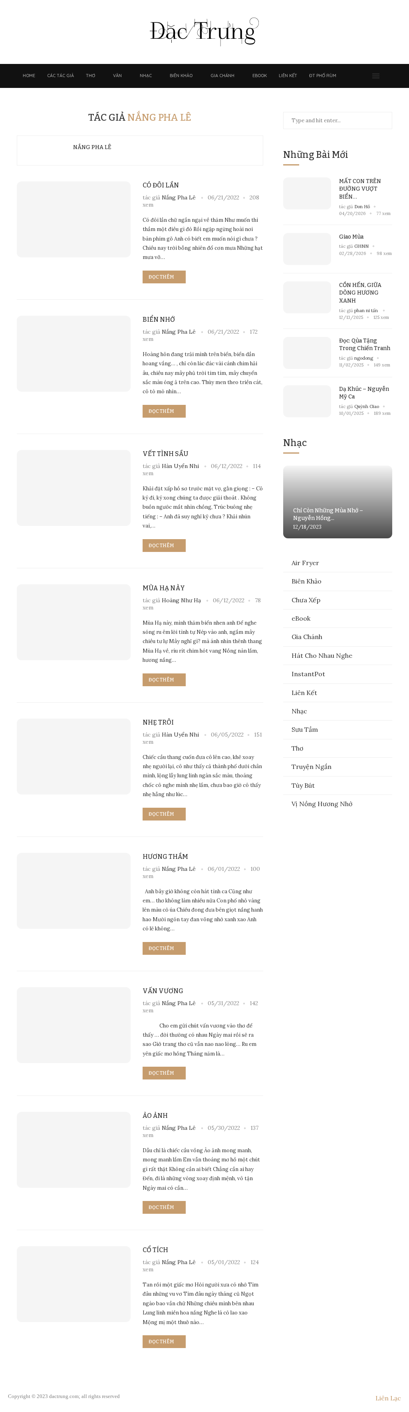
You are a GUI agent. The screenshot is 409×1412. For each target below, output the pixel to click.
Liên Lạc (388, 1398)
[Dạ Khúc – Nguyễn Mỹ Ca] (307, 401)
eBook (259, 75)
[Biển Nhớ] (74, 354)
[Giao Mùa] (307, 249)
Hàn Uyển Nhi (180, 466)
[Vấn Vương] (74, 1025)
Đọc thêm (161, 277)
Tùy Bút (303, 785)
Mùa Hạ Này (164, 588)
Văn (117, 75)
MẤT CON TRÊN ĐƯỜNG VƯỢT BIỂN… (360, 189)
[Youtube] (349, 76)
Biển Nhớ (159, 319)
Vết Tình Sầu (165, 454)
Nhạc (146, 75)
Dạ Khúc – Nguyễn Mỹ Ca (364, 393)
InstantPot (308, 674)
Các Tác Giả (60, 75)
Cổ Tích (155, 1250)
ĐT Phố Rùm (322, 75)
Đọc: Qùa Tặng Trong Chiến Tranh (364, 344)
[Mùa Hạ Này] (74, 622)
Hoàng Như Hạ (181, 600)
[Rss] (365, 76)
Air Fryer (305, 563)
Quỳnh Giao (366, 406)
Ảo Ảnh (155, 1115)
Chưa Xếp (306, 600)
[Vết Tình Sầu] (74, 488)
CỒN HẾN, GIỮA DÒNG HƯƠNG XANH (360, 293)
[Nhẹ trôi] (74, 757)
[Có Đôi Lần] (74, 219)
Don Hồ (362, 206)
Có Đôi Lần (161, 185)
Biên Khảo (181, 75)
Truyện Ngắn (312, 767)
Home (29, 75)
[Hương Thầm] (74, 891)
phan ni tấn (366, 310)
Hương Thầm (165, 856)
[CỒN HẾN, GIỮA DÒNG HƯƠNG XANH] (307, 297)
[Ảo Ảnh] (74, 1150)
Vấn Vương (163, 991)
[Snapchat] (357, 76)
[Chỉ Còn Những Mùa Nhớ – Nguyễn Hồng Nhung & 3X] (337, 502)
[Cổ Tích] (74, 1284)
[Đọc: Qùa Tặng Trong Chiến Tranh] (307, 353)
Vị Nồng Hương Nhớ (322, 804)
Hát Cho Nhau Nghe (322, 655)
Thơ (90, 75)
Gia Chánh (222, 75)
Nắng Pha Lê (92, 147)
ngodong (363, 358)
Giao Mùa (351, 236)
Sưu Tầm (305, 729)
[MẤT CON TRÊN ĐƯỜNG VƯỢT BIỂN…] (307, 193)
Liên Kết (288, 75)
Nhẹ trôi (158, 722)
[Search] (388, 76)
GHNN (361, 246)
